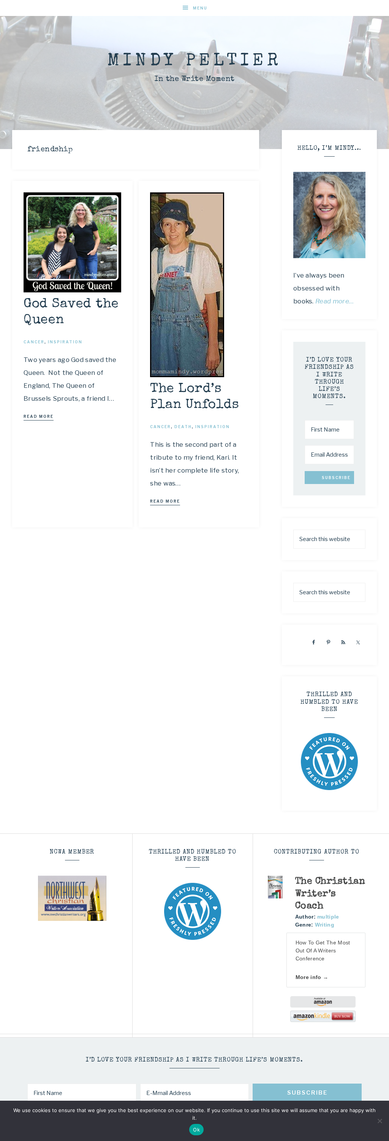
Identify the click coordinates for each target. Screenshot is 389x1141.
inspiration (65, 342)
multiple (328, 917)
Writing (324, 925)
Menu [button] (200, 8)
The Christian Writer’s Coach (330, 894)
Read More (39, 416)
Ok (196, 1130)
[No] (379, 1121)
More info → (312, 977)
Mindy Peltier (194, 61)
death (183, 426)
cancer (34, 342)
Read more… (334, 301)
